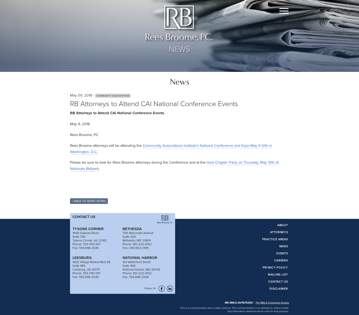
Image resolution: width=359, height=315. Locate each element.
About (282, 225)
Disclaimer (278, 289)
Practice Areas (275, 239)
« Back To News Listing (89, 201)
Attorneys (279, 232)
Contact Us (278, 282)
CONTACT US (84, 216)
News (283, 246)
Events (282, 253)
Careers (281, 260)
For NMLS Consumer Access (272, 302)
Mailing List (278, 275)
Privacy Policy (275, 268)
